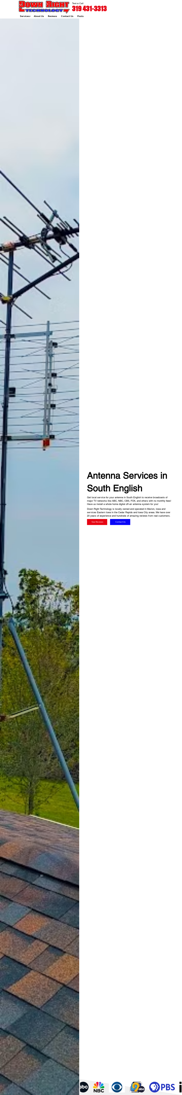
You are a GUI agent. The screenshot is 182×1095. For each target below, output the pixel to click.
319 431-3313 (89, 9)
